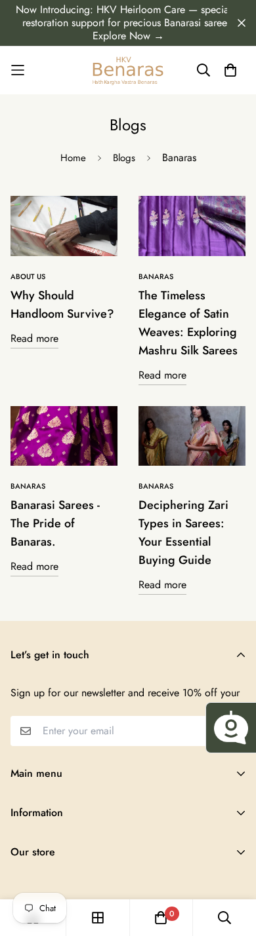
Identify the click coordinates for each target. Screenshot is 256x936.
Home (73, 158)
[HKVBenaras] (128, 70)
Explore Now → (128, 35)
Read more (34, 338)
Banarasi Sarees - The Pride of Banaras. (55, 523)
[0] (160, 917)
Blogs (124, 158)
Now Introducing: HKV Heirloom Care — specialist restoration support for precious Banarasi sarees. (128, 16)
